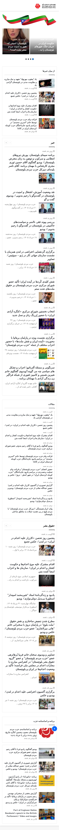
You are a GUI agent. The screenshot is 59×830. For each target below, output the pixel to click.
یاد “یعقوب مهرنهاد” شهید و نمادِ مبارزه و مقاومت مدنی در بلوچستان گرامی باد (20, 82)
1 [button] (33, 59)
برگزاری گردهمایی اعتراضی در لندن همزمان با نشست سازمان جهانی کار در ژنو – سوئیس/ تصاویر (30, 255)
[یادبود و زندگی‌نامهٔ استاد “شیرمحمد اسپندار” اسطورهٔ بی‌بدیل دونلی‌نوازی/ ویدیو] (47, 607)
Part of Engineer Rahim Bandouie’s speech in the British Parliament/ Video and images (21, 813)
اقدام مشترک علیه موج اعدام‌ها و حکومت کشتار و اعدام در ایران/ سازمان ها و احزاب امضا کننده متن (22, 108)
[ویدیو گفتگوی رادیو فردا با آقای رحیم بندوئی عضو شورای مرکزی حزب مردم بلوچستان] (47, 753)
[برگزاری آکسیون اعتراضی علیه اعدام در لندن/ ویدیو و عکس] (47, 704)
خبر (53, 142)
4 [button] (26, 59)
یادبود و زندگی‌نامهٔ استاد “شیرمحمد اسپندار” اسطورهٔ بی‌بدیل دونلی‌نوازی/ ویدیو (31, 596)
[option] (43, 41)
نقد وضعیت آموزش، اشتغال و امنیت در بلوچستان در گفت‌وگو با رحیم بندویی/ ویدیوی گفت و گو (30, 195)
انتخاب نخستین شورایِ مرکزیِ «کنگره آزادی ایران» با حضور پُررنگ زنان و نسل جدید (31, 313)
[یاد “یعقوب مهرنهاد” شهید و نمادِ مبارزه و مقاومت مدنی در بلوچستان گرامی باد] (47, 83)
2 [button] (30, 59)
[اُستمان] (45, 5)
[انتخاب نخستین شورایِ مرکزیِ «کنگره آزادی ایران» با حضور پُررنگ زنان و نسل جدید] (47, 323)
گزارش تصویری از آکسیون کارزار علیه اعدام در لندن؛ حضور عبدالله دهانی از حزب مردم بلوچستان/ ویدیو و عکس (20, 766)
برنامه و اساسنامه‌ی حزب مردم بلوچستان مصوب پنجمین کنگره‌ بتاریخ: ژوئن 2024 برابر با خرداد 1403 (21, 732)
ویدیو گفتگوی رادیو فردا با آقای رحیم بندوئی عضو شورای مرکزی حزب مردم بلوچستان (21, 752)
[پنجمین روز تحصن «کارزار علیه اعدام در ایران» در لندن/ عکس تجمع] (47, 97)
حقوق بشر (49, 525)
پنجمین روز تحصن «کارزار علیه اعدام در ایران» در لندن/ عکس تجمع (33, 539)
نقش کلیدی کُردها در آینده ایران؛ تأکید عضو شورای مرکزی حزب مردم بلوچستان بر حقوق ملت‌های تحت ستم (30, 285)
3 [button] (28, 59)
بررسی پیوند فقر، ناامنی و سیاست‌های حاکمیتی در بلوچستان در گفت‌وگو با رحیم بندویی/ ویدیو (33, 225)
